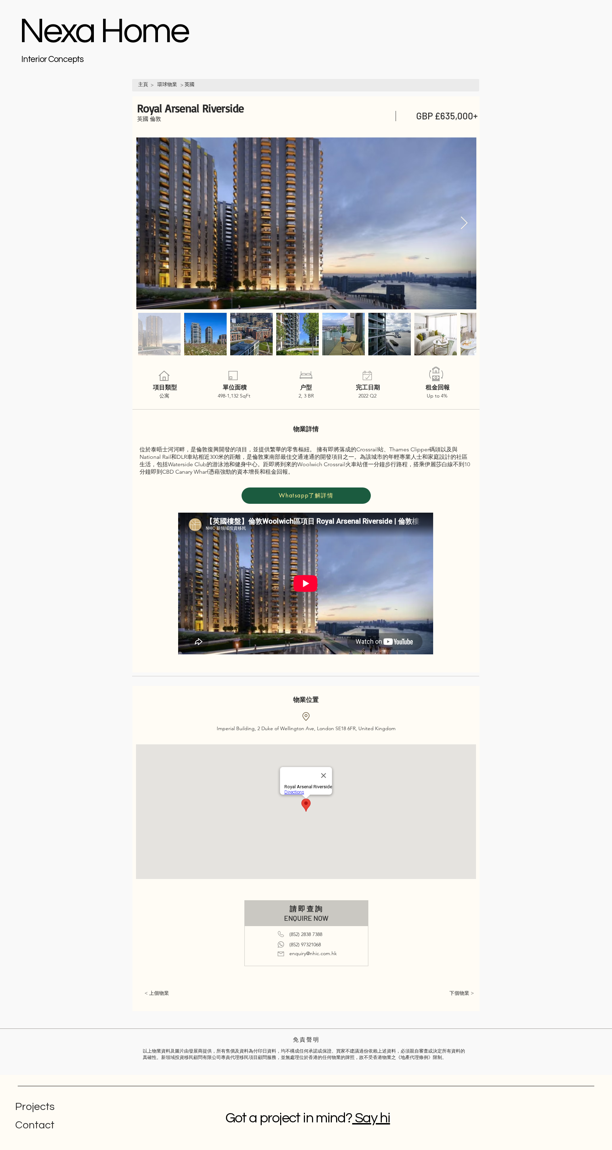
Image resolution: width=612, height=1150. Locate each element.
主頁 (143, 84)
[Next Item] (464, 223)
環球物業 (167, 84)
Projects (35, 1106)
